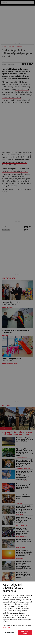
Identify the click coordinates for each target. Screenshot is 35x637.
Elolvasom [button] (6, 627)
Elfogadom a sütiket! (25, 632)
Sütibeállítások (9, 632)
